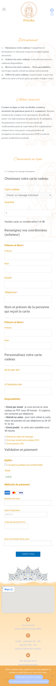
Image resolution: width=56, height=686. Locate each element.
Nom (6, 263)
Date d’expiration (12, 510)
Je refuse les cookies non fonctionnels (29, 681)
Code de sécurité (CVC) (15, 522)
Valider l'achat (28, 554)
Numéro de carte (12, 498)
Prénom (8, 251)
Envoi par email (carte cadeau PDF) (23, 440)
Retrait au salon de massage (20, 436)
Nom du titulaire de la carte (16, 539)
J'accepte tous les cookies (29, 677)
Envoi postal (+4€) (15, 443)
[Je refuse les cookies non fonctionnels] (52, 675)
